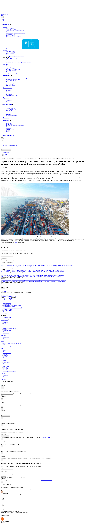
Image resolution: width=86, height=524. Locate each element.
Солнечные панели (10, 34)
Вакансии (8, 130)
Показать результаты (5, 415)
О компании (9, 123)
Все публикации (4, 284)
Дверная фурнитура (10, 35)
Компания (6, 120)
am (4, 20)
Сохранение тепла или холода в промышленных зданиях (19, 62)
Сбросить (3, 410)
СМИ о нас (5, 355)
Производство (4, 341)
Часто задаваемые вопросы (12, 115)
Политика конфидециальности (8, 382)
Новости (8, 131)
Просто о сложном (10, 124)
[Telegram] (8, 248)
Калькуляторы (9, 91)
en (3, 19)
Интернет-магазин (8, 135)
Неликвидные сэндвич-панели (13, 66)
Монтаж (5, 331)
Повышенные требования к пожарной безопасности (18, 60)
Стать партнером (10, 129)
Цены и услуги (7, 88)
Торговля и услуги (10, 54)
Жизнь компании (7, 353)
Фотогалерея (9, 100)
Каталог (5, 27)
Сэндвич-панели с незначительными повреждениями (18, 65)
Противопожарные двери (12, 31)
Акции (4, 350)
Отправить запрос (4, 435)
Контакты (6, 118)
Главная (5, 154)
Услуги (2, 325)
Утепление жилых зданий (12, 58)
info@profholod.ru (5, 15)
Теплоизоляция (9, 37)
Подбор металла (7, 330)
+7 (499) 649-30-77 (5, 14)
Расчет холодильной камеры (9, 328)
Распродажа (6, 64)
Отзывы (8, 101)
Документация (7, 104)
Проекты (6, 98)
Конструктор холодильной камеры (14, 48)
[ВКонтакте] (2, 248)
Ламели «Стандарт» (10, 71)
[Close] (2, 387)
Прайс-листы (9, 90)
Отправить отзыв (4, 515)
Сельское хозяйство (10, 51)
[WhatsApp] (5, 248)
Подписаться (3, 258)
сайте (16, 242)
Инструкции (9, 110)
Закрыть (2, 522)
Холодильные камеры (11, 29)
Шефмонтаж (9, 94)
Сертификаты (9, 107)
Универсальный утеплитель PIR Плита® (15, 33)
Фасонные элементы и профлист (13, 36)
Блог (7, 132)
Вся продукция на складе (11, 73)
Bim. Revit (8, 113)
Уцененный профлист (11, 70)
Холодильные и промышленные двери (15, 30)
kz (3, 21)
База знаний (8, 111)
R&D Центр (8, 128)
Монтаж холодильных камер (12, 95)
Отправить (3, 478)
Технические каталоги (11, 108)
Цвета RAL (8, 114)
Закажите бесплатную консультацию (9, 296)
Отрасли (5, 50)
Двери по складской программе (13, 69)
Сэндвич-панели (10, 28)
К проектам (3, 291)
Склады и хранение (10, 52)
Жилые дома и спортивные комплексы (15, 56)
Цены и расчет (4, 320)
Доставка (8, 93)
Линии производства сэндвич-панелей (15, 125)
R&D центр (6, 344)
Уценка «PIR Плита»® (11, 68)
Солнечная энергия (10, 59)
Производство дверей (11, 126)
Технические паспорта (11, 109)
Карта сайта (3, 379)
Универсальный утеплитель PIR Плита (12, 308)
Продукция (6, 24)
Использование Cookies (6, 384)
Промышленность (10, 53)
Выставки (5, 354)
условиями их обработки (46, 259)
